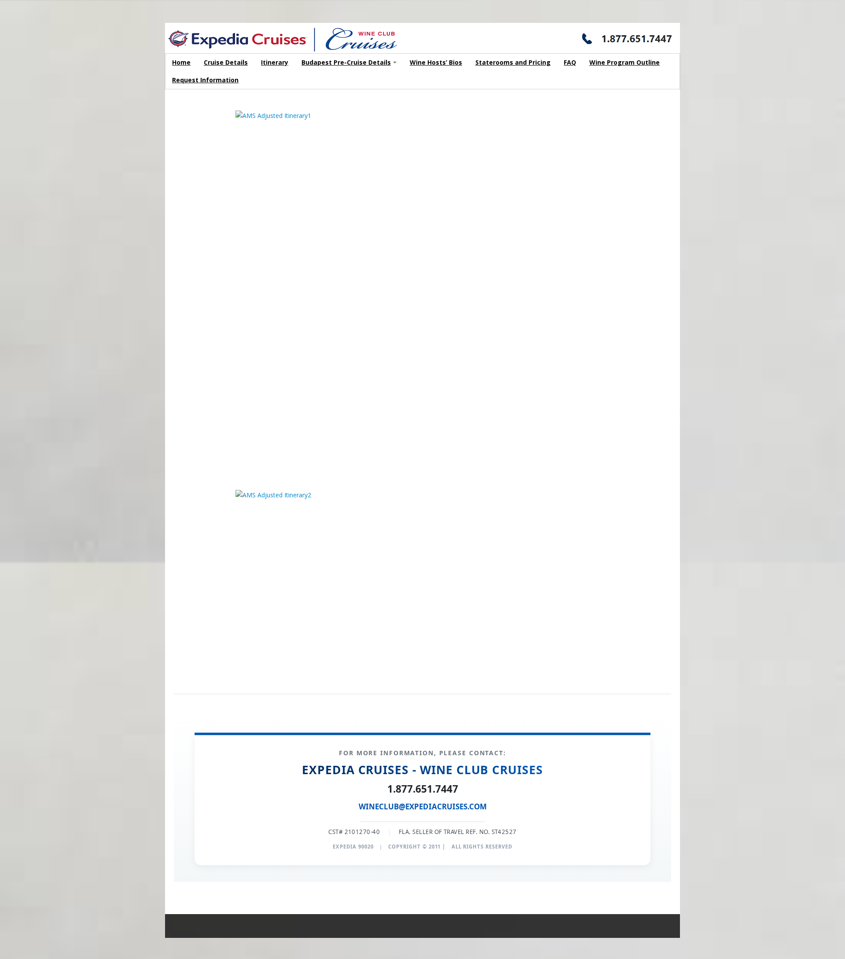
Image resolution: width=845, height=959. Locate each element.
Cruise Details (226, 62)
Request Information (205, 80)
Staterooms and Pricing (513, 62)
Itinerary (274, 62)
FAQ (570, 62)
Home (181, 62)
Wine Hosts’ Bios (436, 62)
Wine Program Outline (624, 62)
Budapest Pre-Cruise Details (346, 62)
